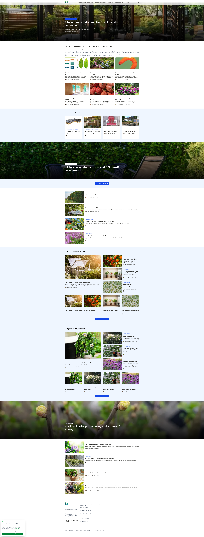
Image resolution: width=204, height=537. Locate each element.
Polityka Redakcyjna (96, 530)
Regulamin (66, 530)
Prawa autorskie (71, 530)
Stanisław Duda (67, 172)
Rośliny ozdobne (117, 2)
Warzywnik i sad (110, 2)
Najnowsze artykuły (82, 2)
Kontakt (84, 530)
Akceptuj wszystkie (12, 533)
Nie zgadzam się (13, 531)
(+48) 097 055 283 (69, 523)
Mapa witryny (102, 530)
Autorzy (97, 501)
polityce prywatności (16, 528)
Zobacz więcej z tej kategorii (101, 183)
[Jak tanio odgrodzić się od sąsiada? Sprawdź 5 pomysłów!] (102, 160)
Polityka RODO (89, 530)
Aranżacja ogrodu (89, 2)
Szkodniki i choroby (125, 2)
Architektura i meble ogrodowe (100, 2)
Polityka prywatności (79, 530)
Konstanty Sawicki (68, 31)
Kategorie (112, 501)
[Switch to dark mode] (138, 3)
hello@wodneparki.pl (69, 524)
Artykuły (82, 501)
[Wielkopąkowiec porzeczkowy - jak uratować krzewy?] (102, 420)
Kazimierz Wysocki (68, 432)
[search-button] (135, 2)
